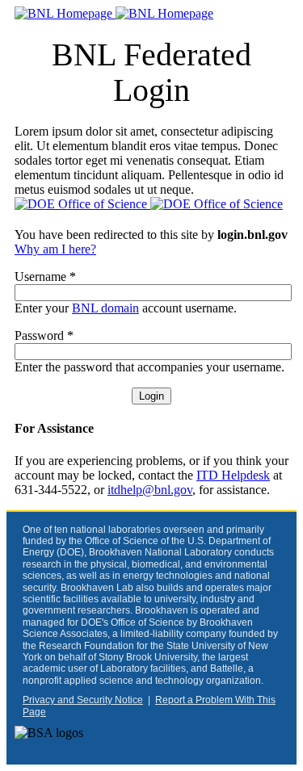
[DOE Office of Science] (149, 204)
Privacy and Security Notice (83, 700)
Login (151, 396)
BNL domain (105, 308)
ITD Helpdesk (233, 475)
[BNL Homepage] (114, 13)
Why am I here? (55, 249)
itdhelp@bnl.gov (149, 490)
